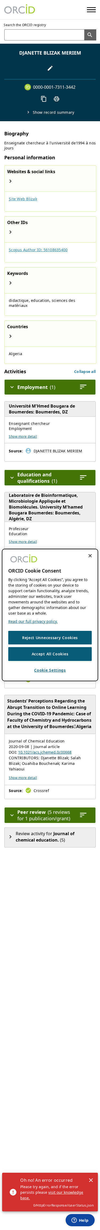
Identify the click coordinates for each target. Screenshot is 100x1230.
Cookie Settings (50, 670)
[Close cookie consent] (90, 556)
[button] (85, 371)
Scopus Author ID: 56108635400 (38, 249)
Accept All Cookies (50, 653)
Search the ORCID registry (25, 25)
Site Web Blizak (23, 198)
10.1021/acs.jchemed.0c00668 (44, 752)
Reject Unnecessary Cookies (50, 637)
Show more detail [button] (23, 436)
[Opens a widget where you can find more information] (80, 1220)
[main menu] (91, 9)
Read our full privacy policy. (33, 621)
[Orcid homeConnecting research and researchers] (19, 9)
